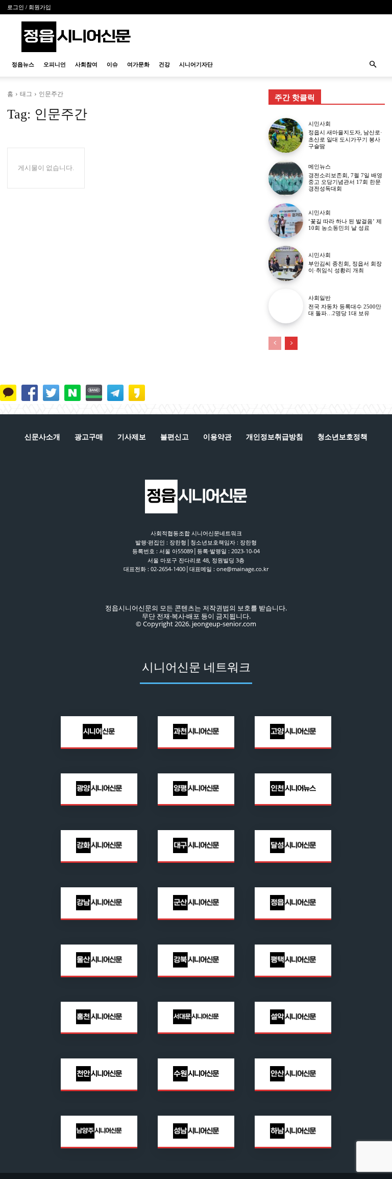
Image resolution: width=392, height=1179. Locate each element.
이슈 (112, 64)
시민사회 (319, 124)
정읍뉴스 (23, 64)
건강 (164, 64)
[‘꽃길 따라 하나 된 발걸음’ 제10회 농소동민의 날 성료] (285, 220)
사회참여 (86, 64)
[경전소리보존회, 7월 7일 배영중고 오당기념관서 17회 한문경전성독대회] (285, 177)
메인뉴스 (319, 167)
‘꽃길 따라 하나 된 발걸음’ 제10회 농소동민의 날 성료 (345, 224)
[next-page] (291, 343)
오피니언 (54, 64)
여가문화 (138, 64)
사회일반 (319, 298)
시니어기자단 (196, 64)
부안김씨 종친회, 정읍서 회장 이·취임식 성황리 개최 (345, 267)
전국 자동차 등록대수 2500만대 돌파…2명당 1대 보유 (344, 309)
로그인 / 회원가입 (29, 7)
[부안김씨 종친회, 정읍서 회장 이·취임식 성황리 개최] (285, 263)
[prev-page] (274, 343)
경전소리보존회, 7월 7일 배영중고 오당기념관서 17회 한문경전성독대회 (345, 182)
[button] (372, 64)
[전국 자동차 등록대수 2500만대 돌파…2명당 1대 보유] (285, 306)
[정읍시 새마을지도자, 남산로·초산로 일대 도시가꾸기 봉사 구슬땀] (285, 135)
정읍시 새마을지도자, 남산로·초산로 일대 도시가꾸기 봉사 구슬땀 (345, 139)
